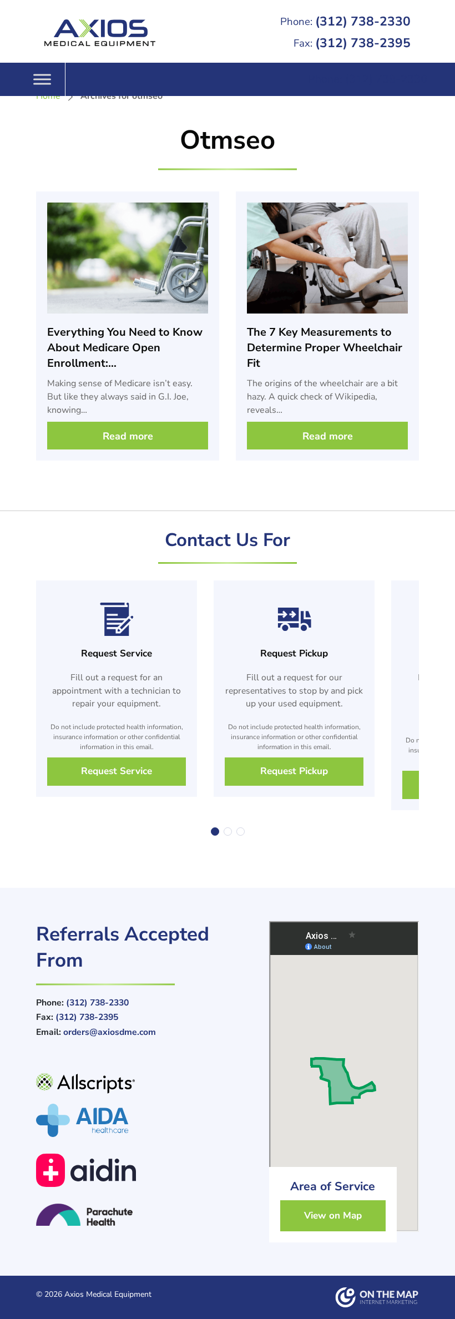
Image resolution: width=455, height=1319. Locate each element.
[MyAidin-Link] (144, 1170)
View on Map (333, 1215)
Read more (128, 436)
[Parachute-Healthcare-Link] (144, 1215)
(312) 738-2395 (352, 43)
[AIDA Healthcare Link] (144, 1120)
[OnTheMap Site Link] (377, 1297)
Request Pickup (294, 771)
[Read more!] (127, 304)
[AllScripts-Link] (144, 1088)
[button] (215, 831)
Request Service (116, 771)
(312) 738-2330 (345, 21)
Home (48, 96)
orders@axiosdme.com (109, 1032)
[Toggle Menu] (42, 79)
